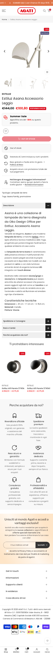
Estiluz (35, 236)
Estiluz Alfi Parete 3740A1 (38, 388)
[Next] (48, 51)
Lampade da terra (19, 192)
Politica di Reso (16, 164)
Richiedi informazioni (34, 184)
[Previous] (5, 51)
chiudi (51, 3)
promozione (25, 196)
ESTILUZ (6, 94)
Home (4, 19)
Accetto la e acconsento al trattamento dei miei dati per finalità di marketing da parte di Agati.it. (26, 554)
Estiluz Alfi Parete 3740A (13, 388)
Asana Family (13, 196)
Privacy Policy (26, 551)
